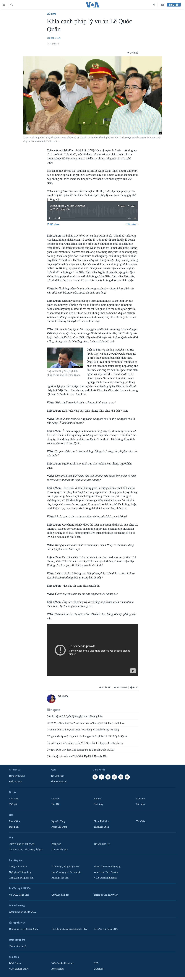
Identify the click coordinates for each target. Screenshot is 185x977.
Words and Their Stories (106, 872)
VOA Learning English (105, 877)
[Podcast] (120, 777)
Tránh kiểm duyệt (17, 946)
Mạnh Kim (14, 821)
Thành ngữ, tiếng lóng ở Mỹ (65, 866)
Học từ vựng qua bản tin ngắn (66, 872)
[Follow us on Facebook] (95, 777)
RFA (96, 963)
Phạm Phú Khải (101, 821)
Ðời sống (98, 804)
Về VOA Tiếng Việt (19, 894)
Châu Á (55, 798)
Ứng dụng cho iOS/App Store (23, 928)
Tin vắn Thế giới (59, 849)
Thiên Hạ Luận (101, 826)
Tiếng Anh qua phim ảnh (21, 877)
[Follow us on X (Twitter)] (101, 777)
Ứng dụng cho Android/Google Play (69, 928)
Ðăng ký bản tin (17, 776)
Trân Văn (140, 821)
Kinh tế (97, 798)
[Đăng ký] (127, 777)
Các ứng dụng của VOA (106, 928)
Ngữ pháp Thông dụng (20, 872)
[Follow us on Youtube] (108, 777)
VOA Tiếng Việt (61, 209)
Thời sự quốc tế (58, 781)
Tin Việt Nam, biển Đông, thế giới (26, 849)
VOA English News (19, 968)
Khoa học (141, 798)
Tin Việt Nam (57, 776)
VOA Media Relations (62, 963)
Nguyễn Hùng (58, 821)
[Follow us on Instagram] (114, 777)
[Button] (132, 53)
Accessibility (57, 968)
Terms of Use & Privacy (106, 894)
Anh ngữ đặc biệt (60, 877)
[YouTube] (162, 4)
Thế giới (13, 804)
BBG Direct (15, 963)
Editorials (98, 968)
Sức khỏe (140, 804)
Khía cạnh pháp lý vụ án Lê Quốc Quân (67, 205)
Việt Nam (51, 13)
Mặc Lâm (14, 826)
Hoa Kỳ (55, 804)
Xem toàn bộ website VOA (22, 911)
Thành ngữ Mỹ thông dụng (107, 866)
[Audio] (154, 4)
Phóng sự (56, 843)
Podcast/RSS (15, 781)
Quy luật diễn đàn (60, 894)
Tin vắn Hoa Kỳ (102, 843)
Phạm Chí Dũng (59, 826)
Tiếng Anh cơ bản (18, 866)
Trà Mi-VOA (53, 37)
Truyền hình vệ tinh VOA (21, 843)
